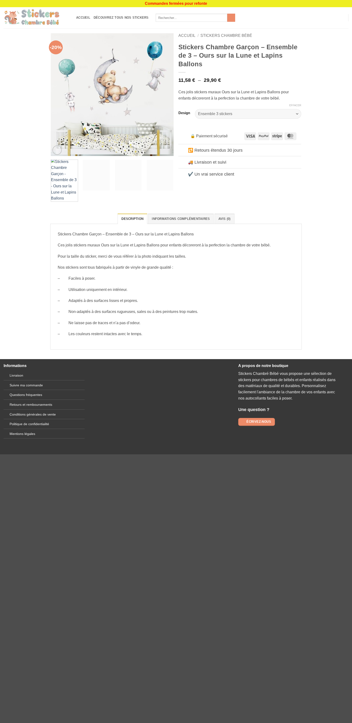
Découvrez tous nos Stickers (121, 17)
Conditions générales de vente (33, 414)
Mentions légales (22, 434)
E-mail (130, 399)
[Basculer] (183, 150)
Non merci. (89, 589)
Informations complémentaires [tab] (181, 219)
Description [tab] (132, 219)
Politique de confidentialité (29, 424)
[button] (342, 17)
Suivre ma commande (26, 385)
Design (184, 113)
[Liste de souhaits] (334, 17)
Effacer (295, 105)
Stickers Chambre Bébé (226, 35)
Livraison (16, 375)
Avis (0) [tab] (224, 219)
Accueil (83, 17)
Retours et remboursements (31, 404)
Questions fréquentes (26, 395)
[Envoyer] (231, 18)
